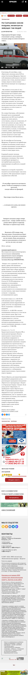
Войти (25, 2)
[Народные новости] (23, 2)
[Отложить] (13, 67)
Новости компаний (8, 510)
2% (7, 475)
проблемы (14, 421)
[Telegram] (9, 415)
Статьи (21, 12)
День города (11, 15)
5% (9, 475)
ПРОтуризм (19, 15)
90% (19, 475)
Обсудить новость (14, 480)
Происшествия (5, 19)
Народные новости (12, 12)
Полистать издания (7, 561)
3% (5, 475)
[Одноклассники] (5, 415)
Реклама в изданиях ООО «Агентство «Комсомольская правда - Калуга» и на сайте (12, 577)
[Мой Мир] (7, 415)
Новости (4, 12)
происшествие (6, 421)
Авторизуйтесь (14, 497)
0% (3, 475)
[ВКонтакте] (2, 415)
